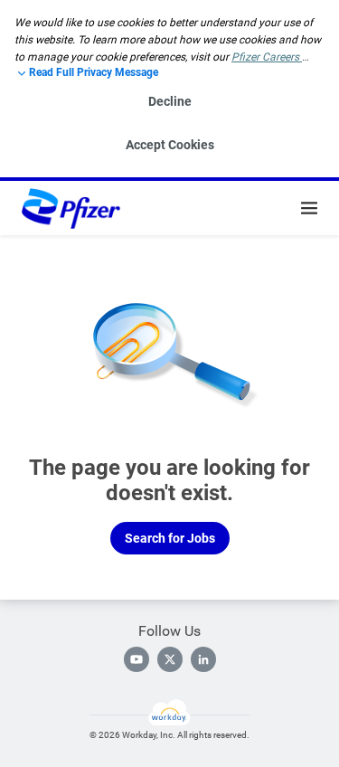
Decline (170, 101)
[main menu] (309, 208)
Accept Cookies (170, 144)
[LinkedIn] (203, 659)
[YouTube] (136, 659)
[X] (170, 659)
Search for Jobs (170, 538)
